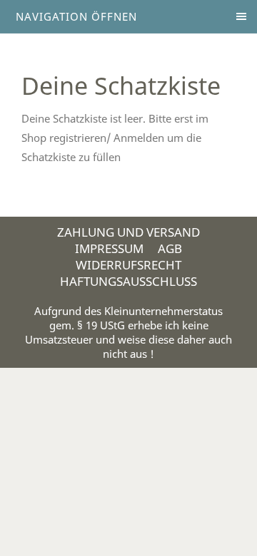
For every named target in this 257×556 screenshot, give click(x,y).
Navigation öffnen (76, 16)
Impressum (109, 248)
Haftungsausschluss (128, 281)
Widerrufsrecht (128, 265)
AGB (170, 248)
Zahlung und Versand (128, 232)
